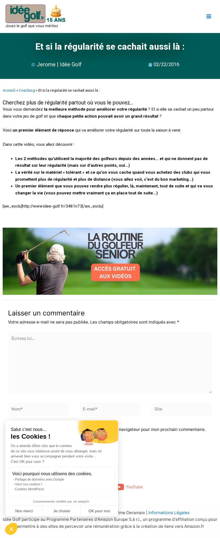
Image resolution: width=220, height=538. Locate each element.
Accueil (9, 90)
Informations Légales (168, 512)
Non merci (24, 511)
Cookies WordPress (29, 489)
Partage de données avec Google (39, 479)
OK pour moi (99, 511)
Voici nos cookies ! (28, 484)
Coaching (27, 90)
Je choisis (61, 511)
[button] (11, 528)
